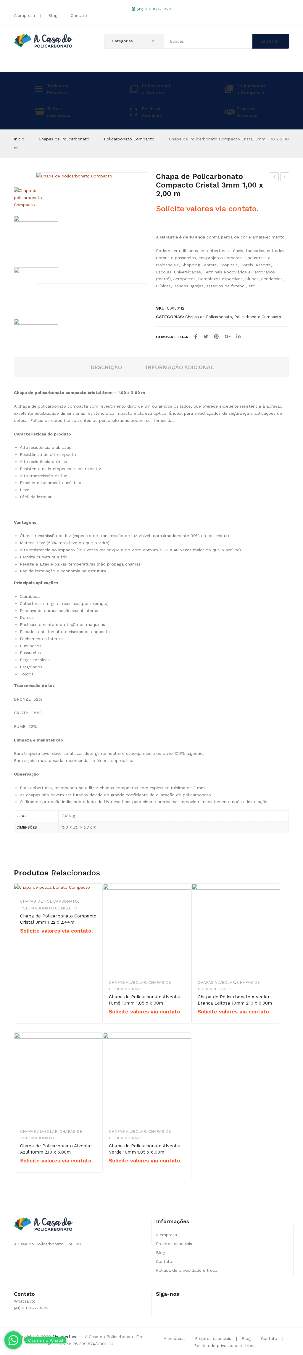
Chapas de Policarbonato (64, 139)
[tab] (106, 367)
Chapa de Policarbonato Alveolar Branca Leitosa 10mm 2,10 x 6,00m (235, 1000)
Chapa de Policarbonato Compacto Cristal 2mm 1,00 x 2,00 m (285, 177)
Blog (52, 15)
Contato (79, 15)
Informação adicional (180, 367)
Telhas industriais (58, 112)
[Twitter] (205, 337)
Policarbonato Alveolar (156, 89)
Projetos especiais (174, 1243)
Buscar (271, 41)
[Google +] (228, 337)
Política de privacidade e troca (186, 1270)
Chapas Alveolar (127, 982)
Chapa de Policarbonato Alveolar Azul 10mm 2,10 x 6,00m (56, 1149)
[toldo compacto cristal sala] (36, 289)
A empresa (24, 15)
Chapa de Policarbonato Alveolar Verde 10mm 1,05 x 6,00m (145, 1149)
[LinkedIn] (238, 337)
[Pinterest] (216, 337)
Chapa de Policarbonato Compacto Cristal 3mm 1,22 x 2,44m (58, 919)
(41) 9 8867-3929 (154, 9)
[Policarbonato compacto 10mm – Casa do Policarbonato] (36, 339)
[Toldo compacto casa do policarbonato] (36, 238)
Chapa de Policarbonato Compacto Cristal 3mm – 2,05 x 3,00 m (274, 177)
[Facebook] (195, 337)
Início (19, 139)
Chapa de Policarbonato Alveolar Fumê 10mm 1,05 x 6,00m (145, 1000)
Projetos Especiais (246, 112)
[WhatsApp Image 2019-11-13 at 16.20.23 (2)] (91, 228)
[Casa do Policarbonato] (43, 40)
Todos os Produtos (57, 89)
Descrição (106, 367)
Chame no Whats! (45, 1340)
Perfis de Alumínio (152, 112)
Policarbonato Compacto (250, 89)
